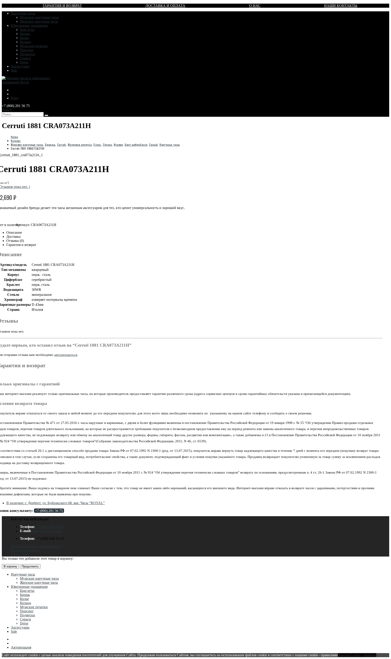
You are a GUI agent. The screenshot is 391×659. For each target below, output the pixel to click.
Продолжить (30, 566)
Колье (24, 38)
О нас (254, 5)
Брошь (25, 34)
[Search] (46, 115)
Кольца (25, 42)
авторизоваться (65, 355)
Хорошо (344, 655)
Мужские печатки (34, 46)
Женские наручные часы (39, 21)
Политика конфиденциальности (35, 546)
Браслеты (27, 30)
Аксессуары (20, 66)
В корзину (10, 566)
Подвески (27, 54)
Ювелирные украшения (29, 25)
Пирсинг (27, 50)
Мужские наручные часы (39, 17)
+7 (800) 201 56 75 (49, 511)
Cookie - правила (363, 655)
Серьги (25, 58)
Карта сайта (20, 554)
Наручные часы (23, 13)
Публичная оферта (25, 550)
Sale (14, 70)
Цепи (24, 62)
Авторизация (21, 647)
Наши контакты (340, 5)
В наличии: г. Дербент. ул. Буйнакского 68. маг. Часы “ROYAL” (55, 503)
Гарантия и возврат (62, 5)
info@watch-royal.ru (47, 531)
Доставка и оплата (165, 5)
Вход (15, 98)
